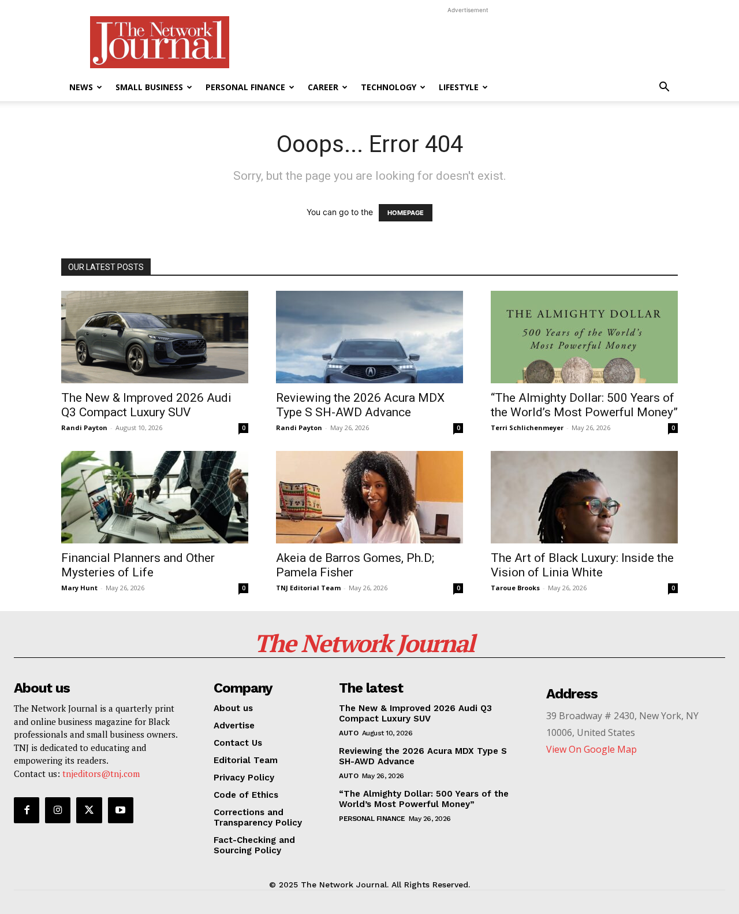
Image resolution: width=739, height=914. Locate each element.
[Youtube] (120, 810)
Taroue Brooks (515, 587)
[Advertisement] (467, 42)
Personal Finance (245, 87)
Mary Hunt (79, 587)
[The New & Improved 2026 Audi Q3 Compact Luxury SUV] (154, 337)
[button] (664, 88)
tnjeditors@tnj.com (101, 773)
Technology (388, 87)
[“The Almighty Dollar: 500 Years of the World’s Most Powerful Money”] (584, 337)
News (81, 87)
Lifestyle (459, 87)
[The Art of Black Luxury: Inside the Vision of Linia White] (584, 497)
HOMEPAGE (405, 213)
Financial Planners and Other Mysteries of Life (138, 565)
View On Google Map (591, 749)
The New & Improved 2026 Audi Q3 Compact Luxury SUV (146, 405)
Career (323, 87)
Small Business (149, 87)
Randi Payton (84, 427)
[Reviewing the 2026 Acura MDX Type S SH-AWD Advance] (369, 337)
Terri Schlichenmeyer (527, 427)
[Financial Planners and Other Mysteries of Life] (154, 497)
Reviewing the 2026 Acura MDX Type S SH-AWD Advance (360, 405)
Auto (348, 733)
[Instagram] (57, 810)
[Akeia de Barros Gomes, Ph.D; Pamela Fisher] (369, 497)
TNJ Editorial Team (308, 587)
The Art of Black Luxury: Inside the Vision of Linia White (582, 565)
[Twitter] (89, 810)
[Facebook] (26, 810)
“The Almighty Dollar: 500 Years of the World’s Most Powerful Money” (584, 405)
